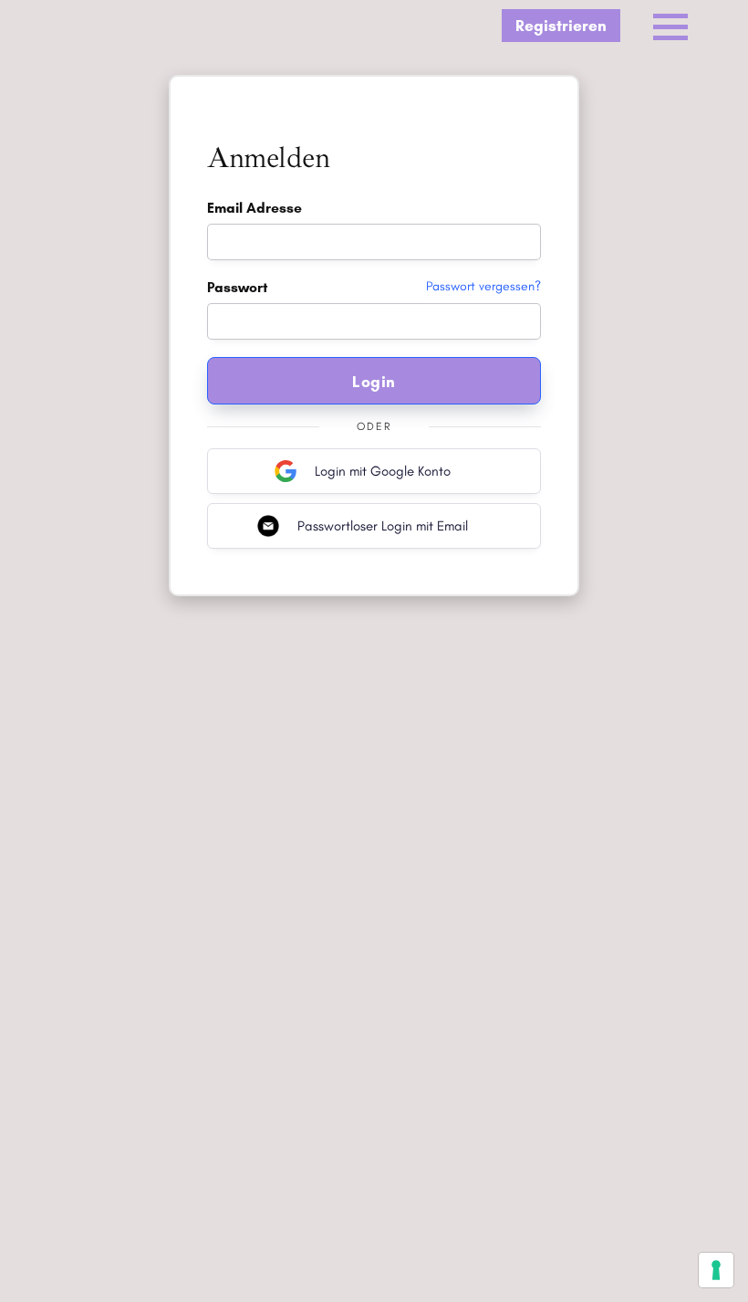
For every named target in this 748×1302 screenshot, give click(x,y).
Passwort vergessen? (483, 286)
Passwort (374, 287)
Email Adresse (254, 207)
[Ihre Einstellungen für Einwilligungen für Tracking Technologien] (716, 1270)
